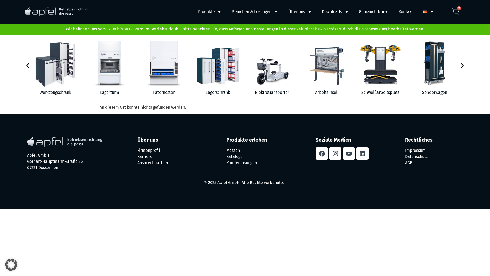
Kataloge (234, 156)
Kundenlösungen (241, 162)
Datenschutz (416, 156)
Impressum (415, 150)
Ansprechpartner (152, 162)
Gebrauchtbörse (373, 11)
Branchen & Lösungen (252, 11)
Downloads (332, 11)
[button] (27, 66)
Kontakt (406, 11)
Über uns (296, 11)
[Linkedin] (362, 153)
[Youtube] (349, 153)
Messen (233, 150)
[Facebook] (322, 153)
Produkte (206, 11)
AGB (408, 162)
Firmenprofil (148, 150)
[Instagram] (335, 153)
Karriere (144, 156)
